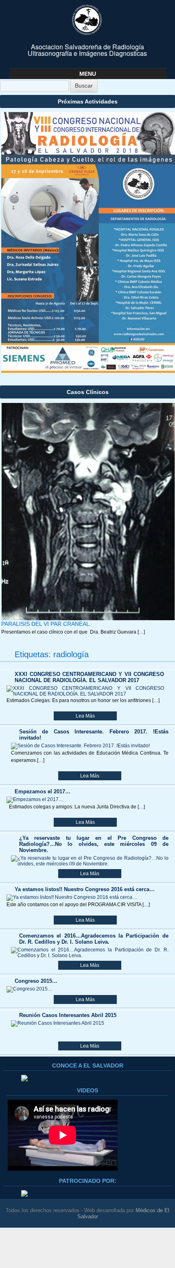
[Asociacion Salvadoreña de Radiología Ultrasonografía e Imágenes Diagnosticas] (87, 19)
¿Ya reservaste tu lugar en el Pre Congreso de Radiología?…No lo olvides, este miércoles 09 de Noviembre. (93, 844)
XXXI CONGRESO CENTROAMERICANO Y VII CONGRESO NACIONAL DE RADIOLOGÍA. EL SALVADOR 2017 (89, 677)
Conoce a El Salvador (87, 1065)
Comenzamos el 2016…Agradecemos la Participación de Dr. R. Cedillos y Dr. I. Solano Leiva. (93, 939)
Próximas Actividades (88, 101)
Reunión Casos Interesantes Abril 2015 (67, 1015)
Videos (87, 1090)
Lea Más (85, 716)
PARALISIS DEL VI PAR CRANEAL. (46, 624)
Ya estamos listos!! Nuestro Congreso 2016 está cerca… (85, 889)
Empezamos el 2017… (42, 791)
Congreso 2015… (36, 981)
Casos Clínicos (88, 392)
